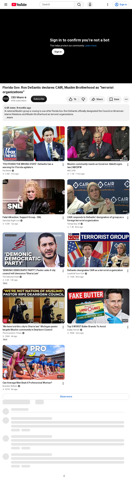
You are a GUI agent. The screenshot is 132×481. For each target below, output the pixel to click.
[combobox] (57, 4)
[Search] (79, 4)
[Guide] (6, 4)
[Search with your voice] (90, 4)
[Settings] (108, 4)
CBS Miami (17, 97)
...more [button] (9, 117)
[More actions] (126, 99)
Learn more (91, 45)
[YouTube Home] (19, 4)
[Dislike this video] (83, 99)
